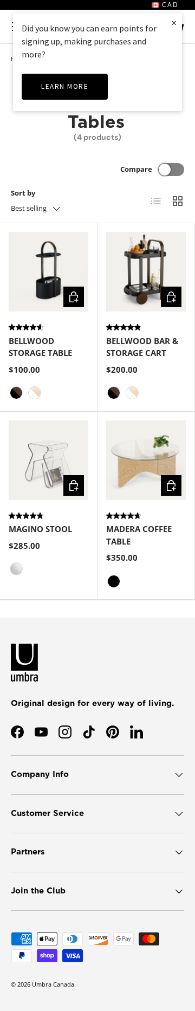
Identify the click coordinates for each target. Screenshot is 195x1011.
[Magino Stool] (48, 460)
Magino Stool (40, 528)
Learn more (64, 86)
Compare (136, 169)
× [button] (174, 22)
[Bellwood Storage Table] (48, 272)
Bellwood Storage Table (40, 347)
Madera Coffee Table (139, 535)
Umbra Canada (53, 984)
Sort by (23, 193)
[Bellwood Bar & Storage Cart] (146, 272)
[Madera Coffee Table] (146, 460)
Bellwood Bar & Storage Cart (142, 347)
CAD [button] (169, 4)
